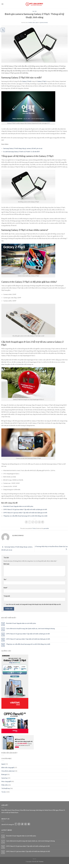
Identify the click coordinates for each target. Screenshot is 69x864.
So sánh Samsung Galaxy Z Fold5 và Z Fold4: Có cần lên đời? (21, 151)
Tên (5, 579)
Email (6, 587)
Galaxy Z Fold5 (26, 81)
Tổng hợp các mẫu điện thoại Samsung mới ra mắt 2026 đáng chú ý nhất (25, 516)
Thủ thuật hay (5, 788)
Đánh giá (4, 774)
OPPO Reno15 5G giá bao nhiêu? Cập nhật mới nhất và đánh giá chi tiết (25, 509)
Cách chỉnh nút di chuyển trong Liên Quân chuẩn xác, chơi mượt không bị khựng (30, 628)
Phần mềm (4, 785)
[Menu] (2, 4)
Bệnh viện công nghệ (7, 767)
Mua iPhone (15, 810)
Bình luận (6, 564)
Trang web (7, 596)
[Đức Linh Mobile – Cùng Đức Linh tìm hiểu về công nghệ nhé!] (34, 4)
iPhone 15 (62, 810)
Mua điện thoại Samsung (27, 810)
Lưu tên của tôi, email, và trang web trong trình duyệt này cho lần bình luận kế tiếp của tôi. (33, 604)
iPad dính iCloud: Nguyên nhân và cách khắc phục (18, 506)
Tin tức (34, 11)
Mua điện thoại (6, 810)
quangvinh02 (44, 22)
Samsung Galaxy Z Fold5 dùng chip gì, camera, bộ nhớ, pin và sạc (22, 148)
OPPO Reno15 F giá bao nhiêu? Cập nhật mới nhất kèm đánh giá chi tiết (25, 512)
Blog (34, 858)
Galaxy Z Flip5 (41, 81)
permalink (46, 528)
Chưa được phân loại (7, 771)
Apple (3, 764)
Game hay (4, 778)
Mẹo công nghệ (6, 781)
